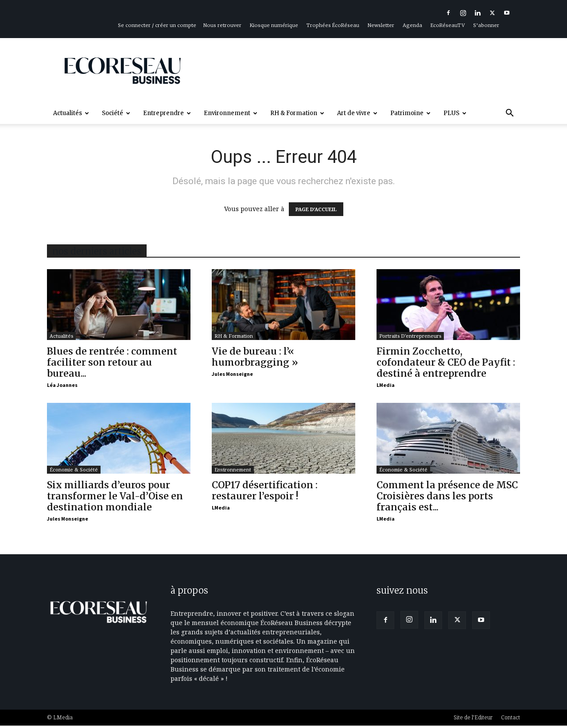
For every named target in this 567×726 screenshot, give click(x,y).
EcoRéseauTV (448, 25)
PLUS (451, 113)
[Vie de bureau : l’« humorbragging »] (283, 304)
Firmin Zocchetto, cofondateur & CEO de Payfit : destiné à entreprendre (446, 362)
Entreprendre (163, 113)
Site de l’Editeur (473, 717)
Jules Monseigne (232, 374)
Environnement (227, 113)
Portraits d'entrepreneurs (410, 335)
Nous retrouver (222, 25)
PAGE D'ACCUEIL (316, 209)
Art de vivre (353, 113)
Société (112, 113)
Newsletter (381, 25)
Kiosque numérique (274, 25)
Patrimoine (406, 113)
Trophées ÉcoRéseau (333, 25)
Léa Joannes (62, 385)
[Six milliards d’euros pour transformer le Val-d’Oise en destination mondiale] (118, 438)
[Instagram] (463, 13)
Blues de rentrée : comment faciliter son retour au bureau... (112, 362)
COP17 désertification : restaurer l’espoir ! (265, 490)
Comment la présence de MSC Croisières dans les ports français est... (447, 496)
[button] (509, 114)
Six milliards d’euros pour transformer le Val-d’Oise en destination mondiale (115, 496)
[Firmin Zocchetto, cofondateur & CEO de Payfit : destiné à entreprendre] (448, 304)
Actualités (67, 113)
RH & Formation (293, 113)
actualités (61, 335)
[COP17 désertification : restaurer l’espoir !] (283, 438)
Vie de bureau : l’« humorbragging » (255, 356)
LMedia (386, 385)
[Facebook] (448, 13)
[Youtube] (506, 13)
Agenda (412, 25)
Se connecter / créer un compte (157, 25)
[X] (492, 13)
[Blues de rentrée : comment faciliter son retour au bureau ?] (118, 304)
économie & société (74, 469)
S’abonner (486, 25)
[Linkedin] (477, 13)
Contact (510, 717)
